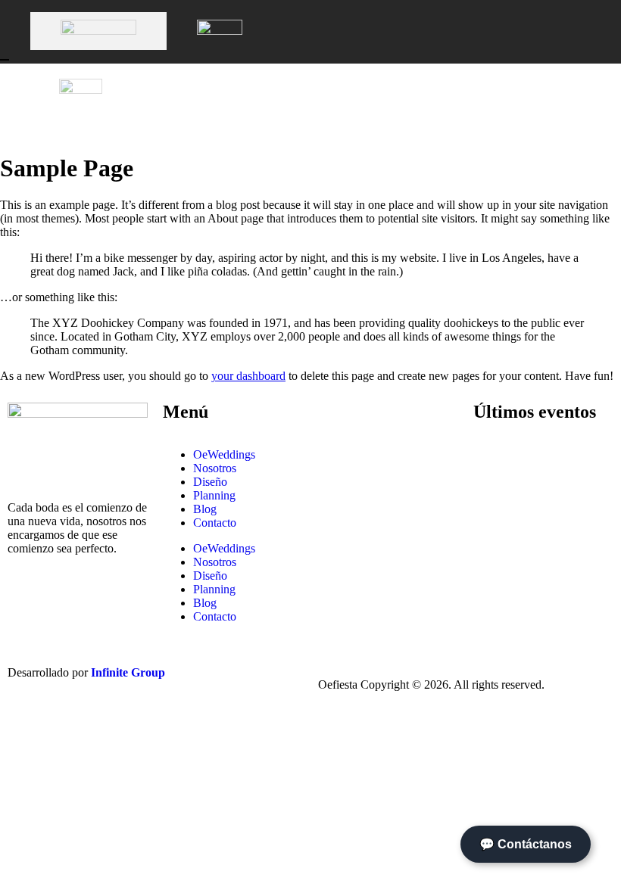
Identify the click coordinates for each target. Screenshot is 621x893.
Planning (214, 495)
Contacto (214, 522)
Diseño (210, 481)
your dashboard (248, 375)
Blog (205, 509)
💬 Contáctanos (525, 844)
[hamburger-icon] (594, 101)
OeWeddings (224, 454)
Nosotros (214, 468)
